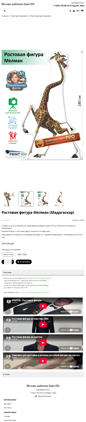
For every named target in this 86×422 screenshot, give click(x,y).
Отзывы (7, 416)
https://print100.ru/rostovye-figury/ (37, 278)
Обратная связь (10, 420)
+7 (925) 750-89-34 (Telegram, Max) (68, 5)
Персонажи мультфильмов (40, 16)
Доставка (7, 404)
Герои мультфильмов (19, 16)
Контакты (7, 408)
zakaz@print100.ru (77, 3)
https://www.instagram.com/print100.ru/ (35, 292)
